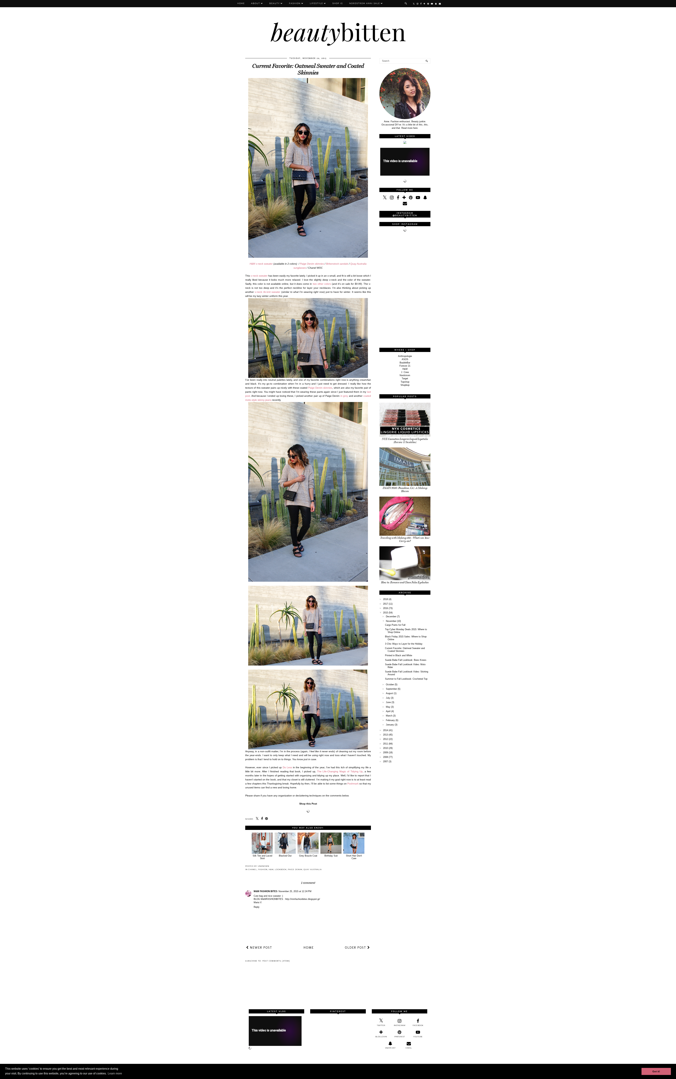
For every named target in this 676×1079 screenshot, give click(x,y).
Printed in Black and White (398, 655)
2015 (385, 612)
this (421, 124)
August (389, 693)
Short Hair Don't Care (354, 857)
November (391, 621)
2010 (385, 748)
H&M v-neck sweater (261, 263)
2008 (385, 757)
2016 (385, 608)
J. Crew (405, 372)
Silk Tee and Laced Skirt (262, 857)
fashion (262, 869)
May (388, 707)
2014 (385, 730)
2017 (385, 603)
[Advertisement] (405, 290)
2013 (385, 734)
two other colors (322, 283)
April (388, 711)
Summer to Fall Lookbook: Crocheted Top (406, 679)
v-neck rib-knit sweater (267, 291)
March (389, 715)
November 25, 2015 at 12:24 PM (294, 891)
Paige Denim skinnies (312, 263)
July (388, 698)
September (391, 689)
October (390, 684)
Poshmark (353, 783)
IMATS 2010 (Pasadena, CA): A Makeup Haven (405, 489)
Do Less (287, 767)
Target (405, 378)
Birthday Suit (331, 855)
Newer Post (260, 948)
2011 (385, 743)
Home (241, 3)
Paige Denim (295, 869)
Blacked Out (285, 855)
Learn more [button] (115, 1073)
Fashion (295, 3)
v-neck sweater (259, 275)
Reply (256, 907)
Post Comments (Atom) (276, 961)
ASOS (405, 359)
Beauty (274, 3)
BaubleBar (405, 362)
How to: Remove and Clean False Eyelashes (405, 582)
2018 (385, 599)
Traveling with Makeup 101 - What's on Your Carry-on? (405, 539)
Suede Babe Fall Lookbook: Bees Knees (405, 660)
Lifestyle (316, 3)
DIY (397, 124)
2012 (385, 739)
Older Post (356, 948)
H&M (271, 869)
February (390, 720)
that (398, 128)
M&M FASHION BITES (265, 891)
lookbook (281, 869)
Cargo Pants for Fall (395, 625)
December (391, 616)
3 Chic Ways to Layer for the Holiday (404, 643)
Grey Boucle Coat (308, 855)
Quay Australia (312, 869)
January (390, 724)
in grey (344, 395)
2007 (385, 761)
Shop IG (337, 3)
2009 (385, 752)
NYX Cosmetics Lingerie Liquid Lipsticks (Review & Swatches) (405, 440)
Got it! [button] (656, 1071)
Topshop (405, 382)
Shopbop (404, 385)
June (388, 702)
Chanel (252, 869)
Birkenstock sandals (337, 263)
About (255, 3)
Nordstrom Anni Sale (364, 3)
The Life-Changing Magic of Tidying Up (340, 771)
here (415, 128)
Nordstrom (405, 375)
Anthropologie (405, 356)
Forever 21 (404, 365)
